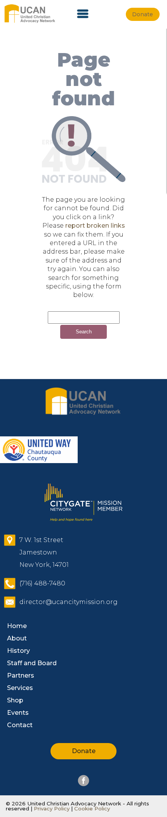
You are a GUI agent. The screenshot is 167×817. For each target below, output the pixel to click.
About (17, 638)
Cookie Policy (91, 808)
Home (17, 626)
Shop (15, 700)
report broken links (95, 225)
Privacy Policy (51, 808)
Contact (20, 725)
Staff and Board (32, 663)
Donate (84, 751)
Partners (20, 675)
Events (18, 712)
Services (20, 688)
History (18, 650)
